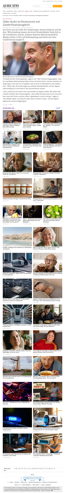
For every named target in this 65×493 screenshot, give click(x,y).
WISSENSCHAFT (46, 11)
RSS (56, 1)
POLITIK (27, 11)
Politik (20, 15)
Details (43, 490)
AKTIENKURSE (9, 11)
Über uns (17, 485)
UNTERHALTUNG (37, 11)
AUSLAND (52, 11)
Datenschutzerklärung (35, 482)
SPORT (30, 11)
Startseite (15, 15)
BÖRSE (15, 11)
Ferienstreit (9, 18)
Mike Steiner (36, 485)
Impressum (24, 482)
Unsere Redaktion (26, 485)
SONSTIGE (13, 13)
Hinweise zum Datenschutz (49, 482)
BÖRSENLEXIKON (50, 1)
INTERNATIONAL (7, 13)
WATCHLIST (60, 1)
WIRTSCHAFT (21, 11)
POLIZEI (57, 11)
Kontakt (17, 482)
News (11, 482)
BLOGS (44, 1)
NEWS (4, 11)
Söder (4, 18)
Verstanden (48, 490)
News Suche (56, 6)
